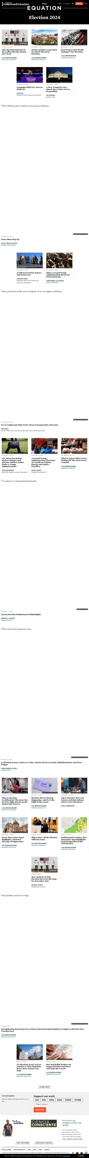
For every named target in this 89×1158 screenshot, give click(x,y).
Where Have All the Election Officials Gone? (44, 838)
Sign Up (60, 3)
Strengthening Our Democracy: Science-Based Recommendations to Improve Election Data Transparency (42, 1030)
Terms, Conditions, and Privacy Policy (72, 1139)
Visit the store (23, 1143)
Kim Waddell (50, 95)
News (35, 1149)
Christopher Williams (9, 768)
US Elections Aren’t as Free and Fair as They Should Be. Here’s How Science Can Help (29, 1067)
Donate (79, 3)
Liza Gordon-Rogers (9, 57)
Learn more (66, 1156)
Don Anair (5, 428)
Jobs (40, 1149)
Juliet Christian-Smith (9, 243)
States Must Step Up (10, 239)
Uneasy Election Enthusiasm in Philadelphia (21, 614)
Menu (85, 3)
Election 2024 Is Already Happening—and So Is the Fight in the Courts (42, 800)
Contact (47, 1149)
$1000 (68, 1100)
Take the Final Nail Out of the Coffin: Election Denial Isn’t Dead (14, 52)
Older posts (44, 1087)
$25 (37, 1100)
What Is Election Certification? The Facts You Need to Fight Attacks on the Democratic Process (15, 801)
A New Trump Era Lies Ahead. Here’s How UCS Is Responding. (58, 89)
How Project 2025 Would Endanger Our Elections (72, 51)
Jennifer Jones (22, 278)
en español (66, 3)
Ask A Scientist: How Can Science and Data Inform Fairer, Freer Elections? (72, 800)
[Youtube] (81, 1153)
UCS (16, 1099)
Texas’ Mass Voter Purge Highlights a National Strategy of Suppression (13, 839)
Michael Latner (37, 885)
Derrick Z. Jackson (8, 618)
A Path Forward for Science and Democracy (29, 274)
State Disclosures (19, 1149)
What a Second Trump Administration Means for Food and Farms (58, 275)
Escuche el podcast (44, 1143)
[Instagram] (86, 1153)
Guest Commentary (68, 805)
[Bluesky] (77, 1153)
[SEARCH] (72, 3)
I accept (81, 1156)
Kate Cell (20, 93)
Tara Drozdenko (8, 470)
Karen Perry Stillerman (55, 280)
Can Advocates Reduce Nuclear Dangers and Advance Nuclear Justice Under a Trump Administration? (13, 462)
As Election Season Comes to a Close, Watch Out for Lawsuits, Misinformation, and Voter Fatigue (41, 763)
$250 (59, 1100)
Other (78, 1100)
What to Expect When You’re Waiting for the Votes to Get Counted (74, 460)
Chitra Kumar (36, 470)
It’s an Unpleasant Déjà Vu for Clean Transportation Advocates (29, 425)
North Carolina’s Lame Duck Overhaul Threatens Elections (44, 52)
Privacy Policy (6, 1149)
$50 (44, 1100)
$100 (51, 1100)
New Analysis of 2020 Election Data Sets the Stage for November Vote (44, 879)
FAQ (29, 1149)
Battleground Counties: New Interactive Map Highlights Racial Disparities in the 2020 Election (74, 840)
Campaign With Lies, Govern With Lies (30, 88)
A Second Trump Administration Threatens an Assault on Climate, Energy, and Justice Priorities (43, 462)
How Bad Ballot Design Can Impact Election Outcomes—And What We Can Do (59, 1066)
